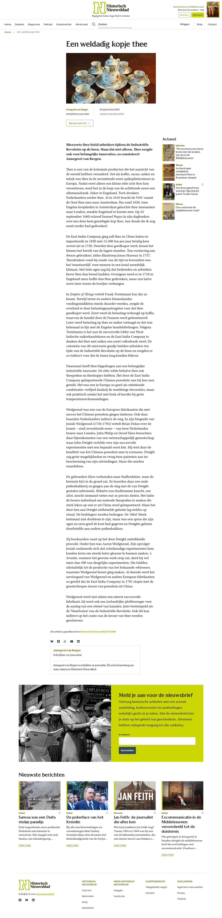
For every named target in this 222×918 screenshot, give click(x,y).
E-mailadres (124, 734)
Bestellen (184, 15)
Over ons (86, 890)
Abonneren (198, 15)
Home (8, 32)
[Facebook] (58, 641)
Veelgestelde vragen (156, 886)
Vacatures (119, 896)
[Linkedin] (78, 641)
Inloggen (118, 890)
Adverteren (88, 907)
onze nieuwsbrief (45, 894)
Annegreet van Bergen (77, 109)
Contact (212, 24)
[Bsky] (26, 899)
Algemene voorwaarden (190, 886)
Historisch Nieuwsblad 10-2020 (98, 632)
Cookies (181, 898)
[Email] (71, 641)
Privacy (181, 892)
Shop (199, 24)
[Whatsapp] (65, 641)
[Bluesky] (51, 641)
